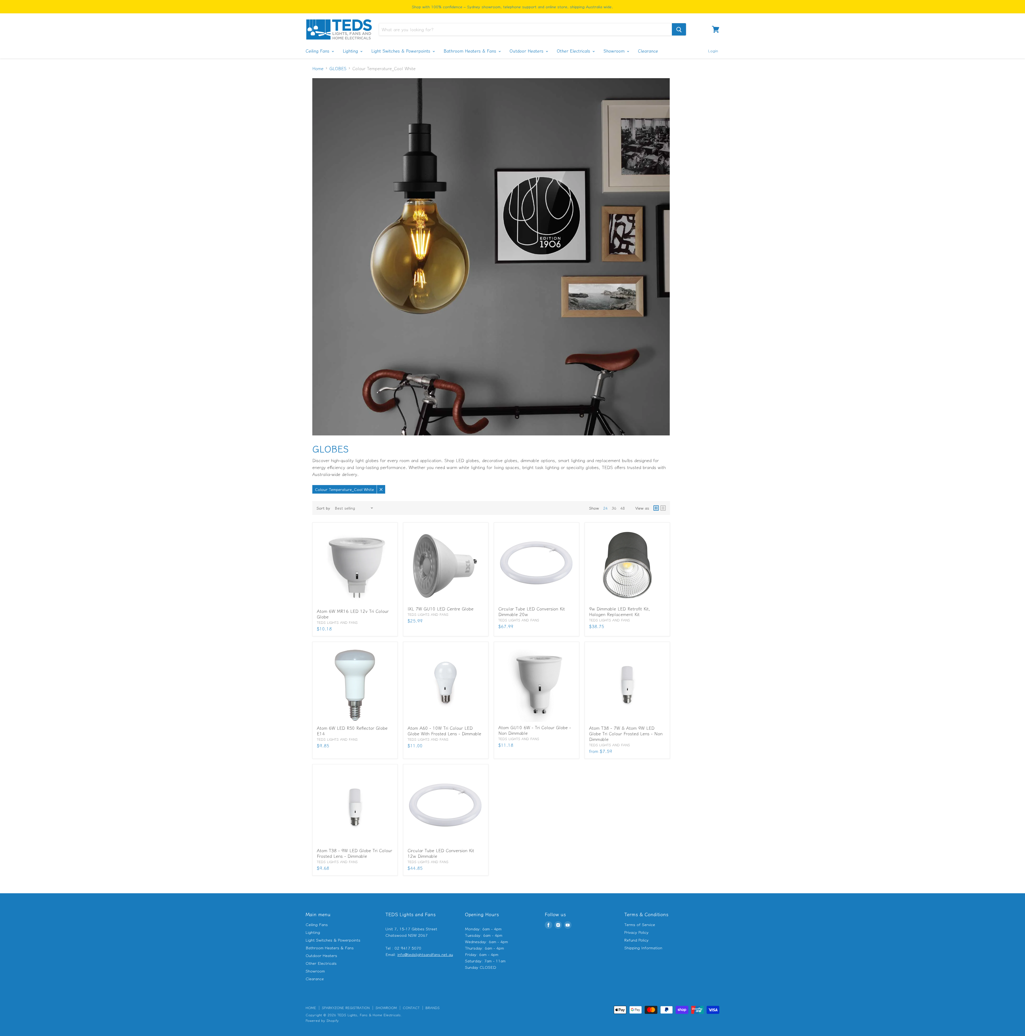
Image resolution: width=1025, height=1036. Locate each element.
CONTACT (411, 1007)
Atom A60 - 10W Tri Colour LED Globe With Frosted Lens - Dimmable (444, 731)
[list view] (663, 508)
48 (622, 508)
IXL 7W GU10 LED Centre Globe (441, 608)
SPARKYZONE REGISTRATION (346, 1007)
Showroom (615, 50)
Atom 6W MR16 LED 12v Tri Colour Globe (353, 614)
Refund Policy (636, 940)
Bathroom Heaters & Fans (471, 50)
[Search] (679, 29)
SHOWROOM (386, 1007)
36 (614, 508)
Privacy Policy (636, 932)
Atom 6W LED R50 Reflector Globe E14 (352, 731)
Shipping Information (643, 947)
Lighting (351, 50)
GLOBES (337, 68)
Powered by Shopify (322, 1020)
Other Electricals (574, 50)
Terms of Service (639, 924)
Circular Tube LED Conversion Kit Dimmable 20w (531, 611)
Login (713, 50)
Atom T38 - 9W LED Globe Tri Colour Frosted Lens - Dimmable (354, 853)
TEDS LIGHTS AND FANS (337, 622)
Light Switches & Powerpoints (401, 50)
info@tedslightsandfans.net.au (425, 954)
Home (318, 68)
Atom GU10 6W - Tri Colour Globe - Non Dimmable (534, 730)
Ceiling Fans (318, 50)
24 (605, 508)
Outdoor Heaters (527, 50)
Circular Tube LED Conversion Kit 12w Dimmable (441, 853)
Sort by (323, 508)
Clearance (648, 50)
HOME (311, 1007)
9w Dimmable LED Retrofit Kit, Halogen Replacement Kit (619, 611)
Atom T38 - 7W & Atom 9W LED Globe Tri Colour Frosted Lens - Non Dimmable (626, 733)
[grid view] (656, 508)
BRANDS (432, 1007)
